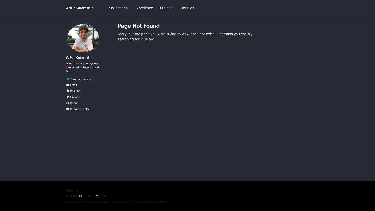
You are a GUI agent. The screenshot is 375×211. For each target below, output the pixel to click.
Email (73, 84)
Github (73, 103)
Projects (166, 8)
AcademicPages (127, 201)
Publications (118, 8)
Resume (74, 90)
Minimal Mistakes (157, 201)
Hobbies (187, 8)
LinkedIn (75, 96)
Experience (144, 8)
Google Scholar (79, 109)
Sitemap (72, 190)
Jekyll (112, 201)
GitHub (87, 196)
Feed (102, 196)
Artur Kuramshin (80, 8)
